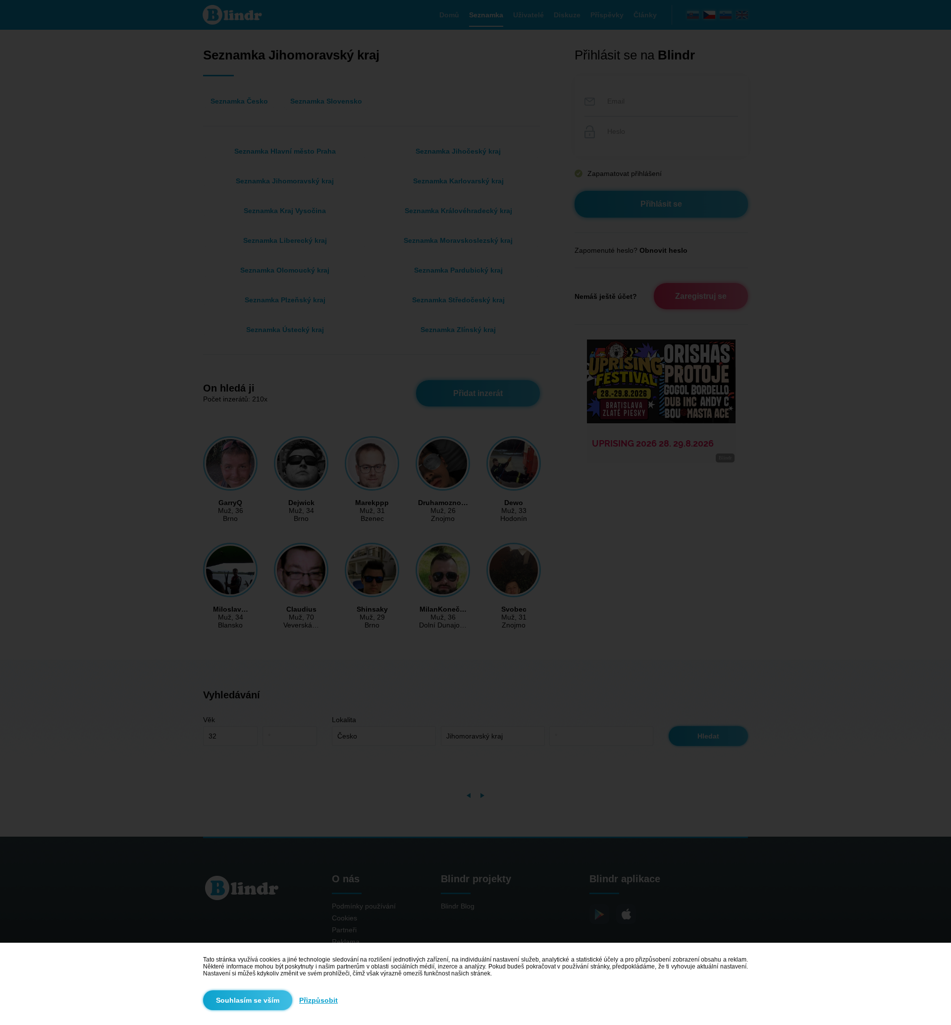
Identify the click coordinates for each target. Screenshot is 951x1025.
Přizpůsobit (318, 1000)
